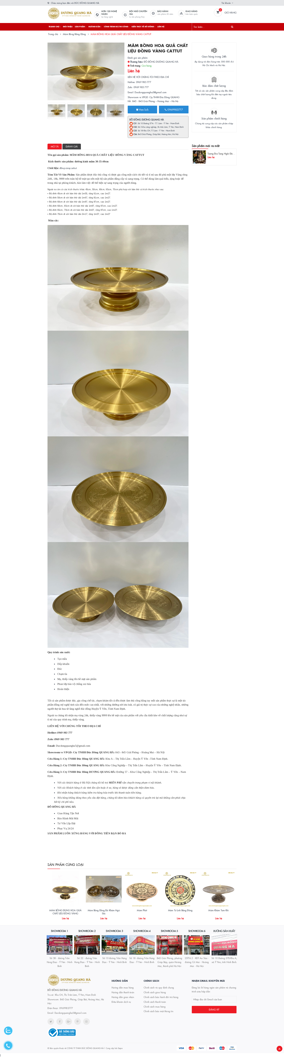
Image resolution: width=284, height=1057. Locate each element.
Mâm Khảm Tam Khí (218, 910)
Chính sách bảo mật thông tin (158, 1011)
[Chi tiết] (61, 917)
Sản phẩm (80, 26)
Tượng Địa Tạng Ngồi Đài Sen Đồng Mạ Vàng (231, 153)
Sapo (120, 1048)
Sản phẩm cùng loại (65, 864)
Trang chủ (54, 26)
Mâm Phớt (142, 910)
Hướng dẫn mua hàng (123, 987)
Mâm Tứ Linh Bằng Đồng (180, 910)
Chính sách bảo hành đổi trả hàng (161, 997)
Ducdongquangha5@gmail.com (70, 1012)
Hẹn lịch (143, 109)
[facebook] (59, 1021)
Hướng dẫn (94, 26)
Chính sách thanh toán (155, 1001)
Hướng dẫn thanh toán (123, 992)
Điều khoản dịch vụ (121, 1001)
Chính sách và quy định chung (159, 987)
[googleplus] (68, 1021)
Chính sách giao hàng (155, 992)
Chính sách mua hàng (155, 1006)
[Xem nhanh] (69, 917)
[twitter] (50, 1021)
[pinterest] (86, 1021)
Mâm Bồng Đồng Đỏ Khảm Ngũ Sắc (104, 912)
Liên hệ (160, 26)
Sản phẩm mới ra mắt (205, 146)
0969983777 (175, 109)
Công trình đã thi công (116, 26)
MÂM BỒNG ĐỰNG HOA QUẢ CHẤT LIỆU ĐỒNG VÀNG (65, 912)
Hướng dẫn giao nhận (123, 997)
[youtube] (77, 1021)
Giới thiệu (68, 26)
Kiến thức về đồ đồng (143, 26)
